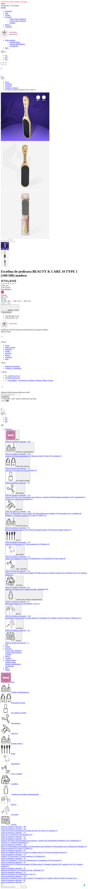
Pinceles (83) (20, 618)
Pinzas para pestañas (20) (29, 573)
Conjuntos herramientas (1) (23, 499)
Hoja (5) (62, 618)
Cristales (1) (55, 618)
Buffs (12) (42, 515)
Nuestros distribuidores (17, 44)
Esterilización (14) (37, 558)
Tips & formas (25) (30, 470)
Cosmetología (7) (79, 497)
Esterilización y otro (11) (31, 603)
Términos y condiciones (13, 368)
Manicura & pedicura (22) (14, 603)
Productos (8, 349)
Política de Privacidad (12, 366)
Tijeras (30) (18, 497)
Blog (6, 359)
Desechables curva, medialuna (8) (70, 513)
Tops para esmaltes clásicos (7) (61, 530)
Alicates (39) (9, 497)
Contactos (8, 357)
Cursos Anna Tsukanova (17, 19)
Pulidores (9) (45, 544)
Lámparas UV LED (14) (22, 558)
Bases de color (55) (38, 456)
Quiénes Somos (14, 42)
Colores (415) (10, 456)
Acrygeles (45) (18, 470)
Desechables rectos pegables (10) (24, 513)
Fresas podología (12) (33, 544)
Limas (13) (35, 515)
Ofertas (7, 351)
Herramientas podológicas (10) (63, 497)
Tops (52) (48, 456)
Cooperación (13, 46)
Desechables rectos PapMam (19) (47, 513)
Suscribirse (5, 397)
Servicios (8, 353)
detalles (3, 7)
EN (6, 57)
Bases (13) (9, 513)
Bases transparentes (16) (23, 456)
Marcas (7, 355)
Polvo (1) (68, 618)
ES (6, 55)
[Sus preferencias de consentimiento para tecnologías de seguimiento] (84, 885)
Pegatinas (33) (45, 618)
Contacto (8, 658)
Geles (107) (9, 470)
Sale (6, 645)
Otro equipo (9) (60, 558)
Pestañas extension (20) (57, 573)
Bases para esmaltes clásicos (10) (16, 530)
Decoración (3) (10, 618)
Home (7, 345)
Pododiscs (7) (10, 515)
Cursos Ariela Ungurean (17, 21)
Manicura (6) (9, 589)
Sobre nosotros (10, 347)
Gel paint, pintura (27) (32, 618)
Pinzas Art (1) (76, 618)
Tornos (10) (9, 558)
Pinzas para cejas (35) (12, 573)
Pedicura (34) (19, 589)
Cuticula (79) (9, 544)
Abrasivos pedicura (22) (23, 515)
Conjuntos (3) (57, 456)
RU (6, 59)
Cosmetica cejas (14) (72, 573)
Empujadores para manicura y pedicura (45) (37, 497)
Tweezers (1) (9, 499)
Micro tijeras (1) (43, 573)
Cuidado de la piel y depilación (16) (36, 589)
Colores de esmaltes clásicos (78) (39, 530)
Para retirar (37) (20, 544)
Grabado (12, 23)
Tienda (7, 670)
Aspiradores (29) (49, 558)
